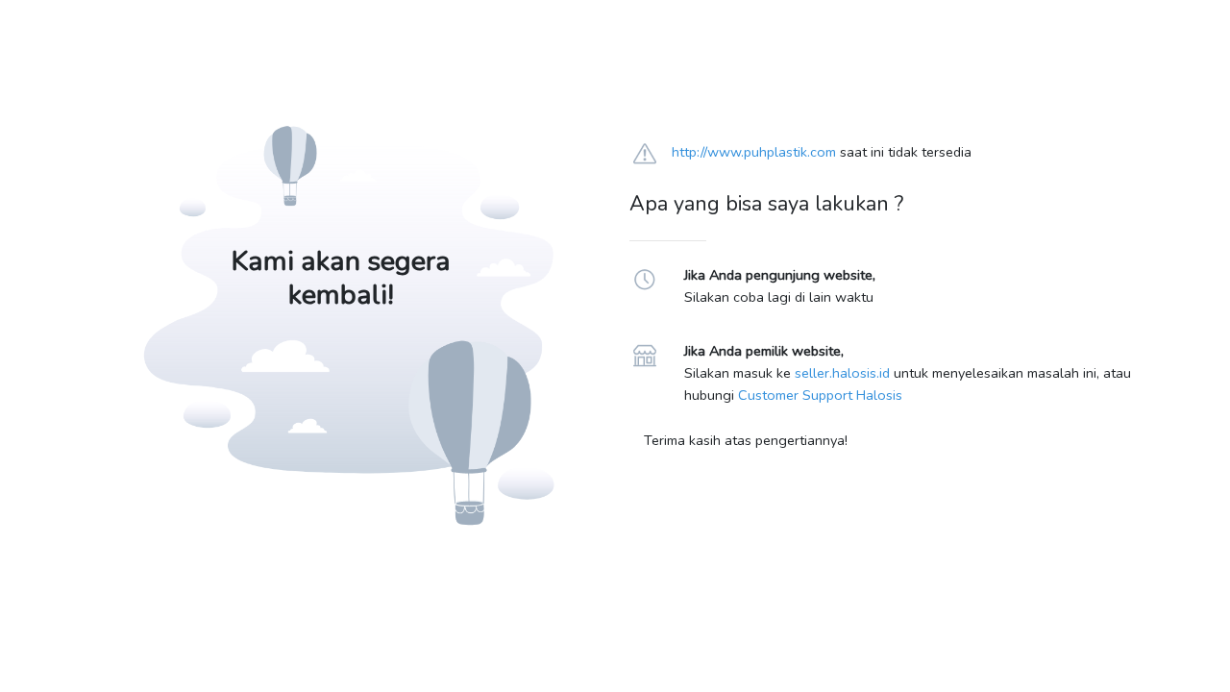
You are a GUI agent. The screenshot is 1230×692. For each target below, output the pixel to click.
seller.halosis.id (842, 373)
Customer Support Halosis (820, 395)
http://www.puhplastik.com (754, 151)
